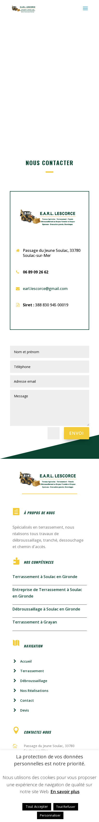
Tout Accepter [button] (37, 806)
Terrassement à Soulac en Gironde (44, 576)
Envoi (76, 433)
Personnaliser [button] (50, 815)
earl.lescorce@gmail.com (45, 288)
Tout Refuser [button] (65, 806)
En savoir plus (65, 791)
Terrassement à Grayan (34, 622)
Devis (24, 710)
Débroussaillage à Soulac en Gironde (46, 609)
